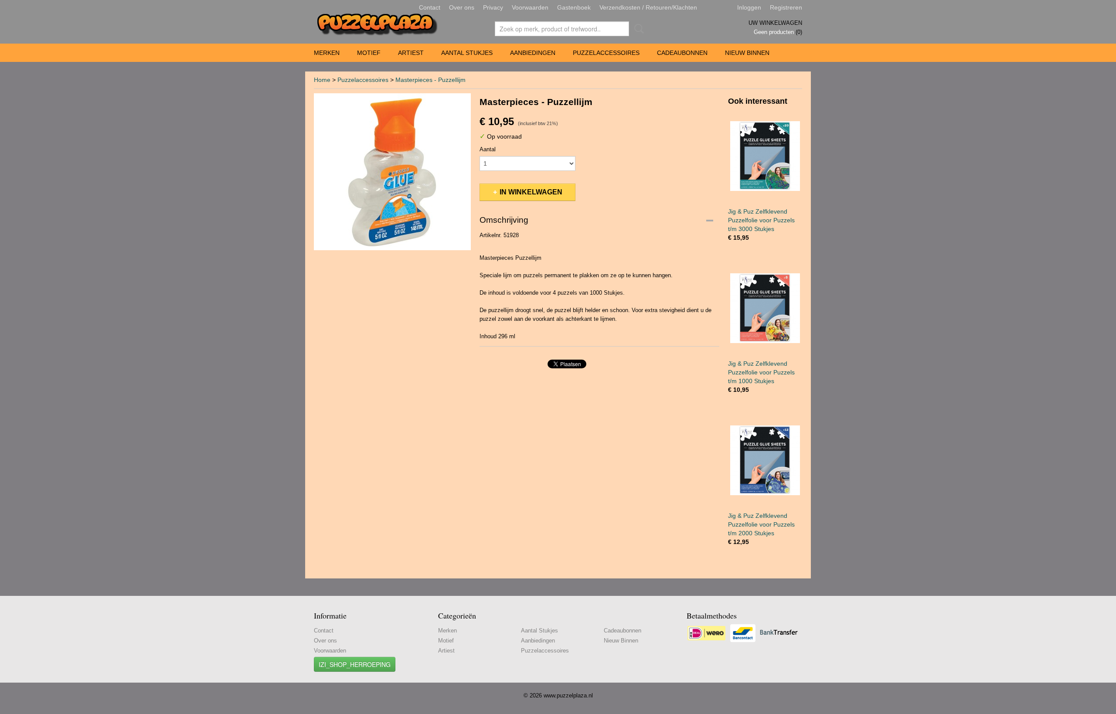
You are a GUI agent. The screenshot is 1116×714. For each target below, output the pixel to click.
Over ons (461, 7)
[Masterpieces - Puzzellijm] (392, 171)
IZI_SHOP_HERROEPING (355, 664)
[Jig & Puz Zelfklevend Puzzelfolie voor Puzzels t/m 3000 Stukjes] (765, 156)
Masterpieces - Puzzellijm (430, 79)
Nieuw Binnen (747, 52)
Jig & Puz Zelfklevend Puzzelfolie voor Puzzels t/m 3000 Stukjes (761, 220)
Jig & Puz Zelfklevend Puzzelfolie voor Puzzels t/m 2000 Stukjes (761, 524)
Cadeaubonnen (682, 52)
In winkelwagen (531, 192)
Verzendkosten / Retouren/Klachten (648, 7)
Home (322, 79)
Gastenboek (574, 7)
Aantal (488, 149)
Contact (429, 7)
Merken (327, 52)
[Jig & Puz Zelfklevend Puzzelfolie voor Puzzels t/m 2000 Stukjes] (765, 460)
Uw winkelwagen (775, 23)
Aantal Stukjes (467, 52)
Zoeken (637, 28)
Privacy (493, 7)
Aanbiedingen (532, 52)
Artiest (411, 52)
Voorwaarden (530, 7)
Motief (369, 52)
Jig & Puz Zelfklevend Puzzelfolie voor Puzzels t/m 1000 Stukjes (761, 372)
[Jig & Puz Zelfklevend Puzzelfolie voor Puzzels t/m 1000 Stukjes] (765, 308)
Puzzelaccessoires (606, 52)
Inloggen (749, 7)
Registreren (786, 7)
